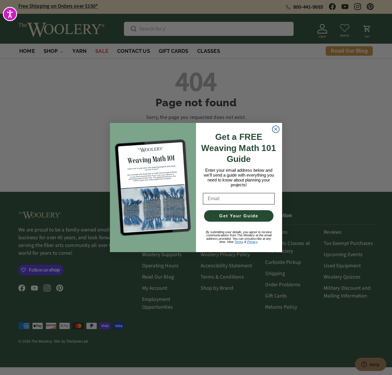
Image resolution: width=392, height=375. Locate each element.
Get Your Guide (238, 215)
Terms (238, 241)
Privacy (252, 241)
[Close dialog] (275, 129)
